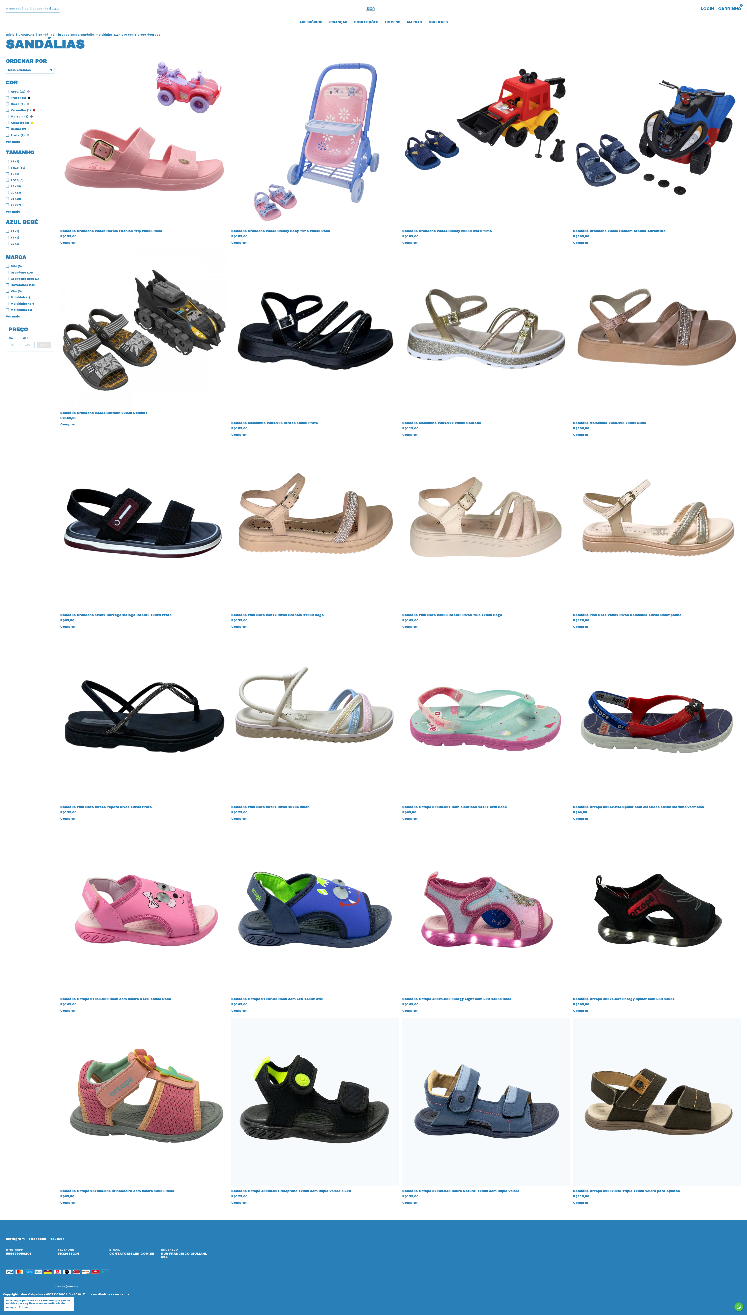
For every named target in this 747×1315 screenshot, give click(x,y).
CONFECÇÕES (366, 22)
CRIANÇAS (338, 22)
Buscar (54, 8)
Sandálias (46, 34)
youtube (57, 1238)
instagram (16, 1238)
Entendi (24, 1307)
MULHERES (438, 22)
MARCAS (414, 22)
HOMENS (392, 22)
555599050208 (19, 1253)
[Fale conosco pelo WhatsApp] (738, 1306)
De (11, 338)
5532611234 (68, 1253)
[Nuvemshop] (66, 1287)
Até (25, 338)
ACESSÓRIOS (310, 22)
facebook (38, 1238)
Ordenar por (26, 61)
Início (10, 34)
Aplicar (44, 344)
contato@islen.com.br (131, 1253)
